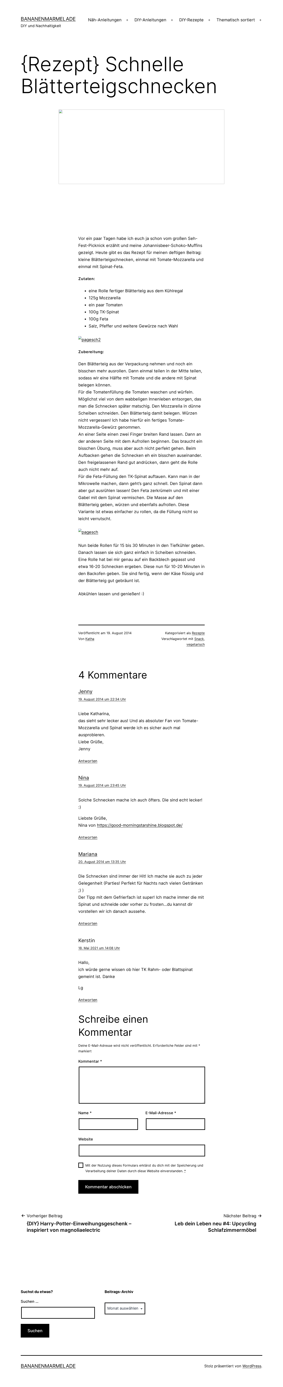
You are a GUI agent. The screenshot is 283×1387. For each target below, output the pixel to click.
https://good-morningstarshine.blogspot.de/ (140, 825)
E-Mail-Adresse (160, 1113)
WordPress (251, 1366)
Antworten (87, 761)
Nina (83, 778)
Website (85, 1139)
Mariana (87, 854)
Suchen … (30, 1301)
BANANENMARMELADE (48, 19)
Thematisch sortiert (235, 19)
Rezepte (198, 633)
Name (85, 1113)
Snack (199, 639)
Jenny (85, 691)
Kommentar (90, 1061)
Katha (89, 639)
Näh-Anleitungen (105, 19)
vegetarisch (195, 644)
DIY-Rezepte (191, 19)
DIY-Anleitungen (150, 19)
